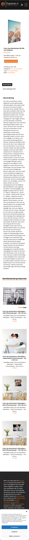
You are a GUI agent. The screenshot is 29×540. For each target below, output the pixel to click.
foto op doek (20, 496)
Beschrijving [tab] (7, 85)
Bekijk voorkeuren (14, 536)
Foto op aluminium (12, 71)
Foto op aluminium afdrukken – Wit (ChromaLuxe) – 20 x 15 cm (14, 312)
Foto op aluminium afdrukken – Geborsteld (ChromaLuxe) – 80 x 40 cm (14, 358)
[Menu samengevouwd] (22, 5)
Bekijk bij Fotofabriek (11, 61)
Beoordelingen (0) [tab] (9, 89)
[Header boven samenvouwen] (26, 4)
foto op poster (19, 504)
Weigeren (14, 532)
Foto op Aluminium (16, 69)
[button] (26, 511)
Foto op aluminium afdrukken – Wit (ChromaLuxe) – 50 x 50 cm (15, 404)
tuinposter (7, 504)
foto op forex (15, 502)
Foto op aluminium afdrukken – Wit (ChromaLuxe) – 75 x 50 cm (14, 449)
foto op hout (21, 498)
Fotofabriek (11, 73)
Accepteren (14, 527)
